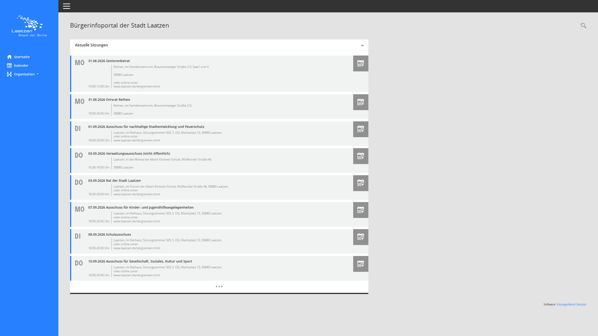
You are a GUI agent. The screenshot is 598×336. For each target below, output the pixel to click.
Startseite (22, 57)
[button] (29, 74)
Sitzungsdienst (571, 304)
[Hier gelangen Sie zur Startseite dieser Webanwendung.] (29, 25)
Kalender (21, 65)
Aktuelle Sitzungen (91, 45)
